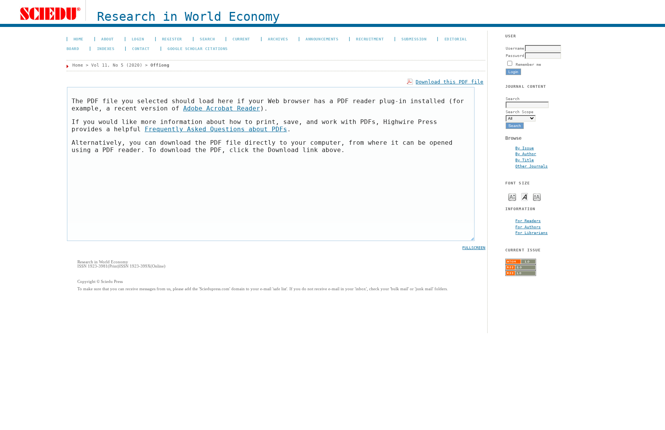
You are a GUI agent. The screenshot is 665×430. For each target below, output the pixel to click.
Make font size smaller (512, 196)
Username (515, 48)
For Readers (528, 220)
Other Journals (531, 166)
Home (79, 39)
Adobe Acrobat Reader (221, 108)
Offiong (159, 65)
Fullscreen (473, 248)
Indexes (106, 48)
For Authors (528, 226)
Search (207, 39)
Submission (413, 39)
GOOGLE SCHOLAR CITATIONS (197, 48)
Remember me (528, 64)
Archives (278, 39)
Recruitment (370, 39)
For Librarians (531, 232)
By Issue (524, 148)
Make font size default (524, 196)
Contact (141, 48)
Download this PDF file (449, 82)
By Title (524, 159)
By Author (525, 153)
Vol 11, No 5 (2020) (116, 65)
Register (172, 39)
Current (241, 39)
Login (138, 39)
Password (515, 55)
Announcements (322, 39)
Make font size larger (537, 196)
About (107, 39)
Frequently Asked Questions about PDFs (216, 129)
